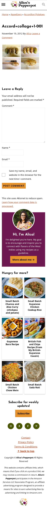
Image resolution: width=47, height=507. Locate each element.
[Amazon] (19, 426)
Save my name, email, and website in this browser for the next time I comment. (25, 174)
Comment (8, 105)
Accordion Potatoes (34, 14)
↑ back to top (25, 451)
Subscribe (23, 413)
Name (6, 147)
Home (5, 14)
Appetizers (16, 14)
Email (6, 159)
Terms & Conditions (25, 446)
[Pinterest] (36, 426)
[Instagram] (11, 426)
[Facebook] (28, 426)
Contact (25, 437)
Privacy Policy (26, 442)
